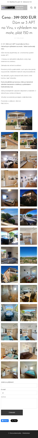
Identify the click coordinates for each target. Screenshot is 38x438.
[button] (31, 7)
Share (6, 420)
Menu (35, 8)
